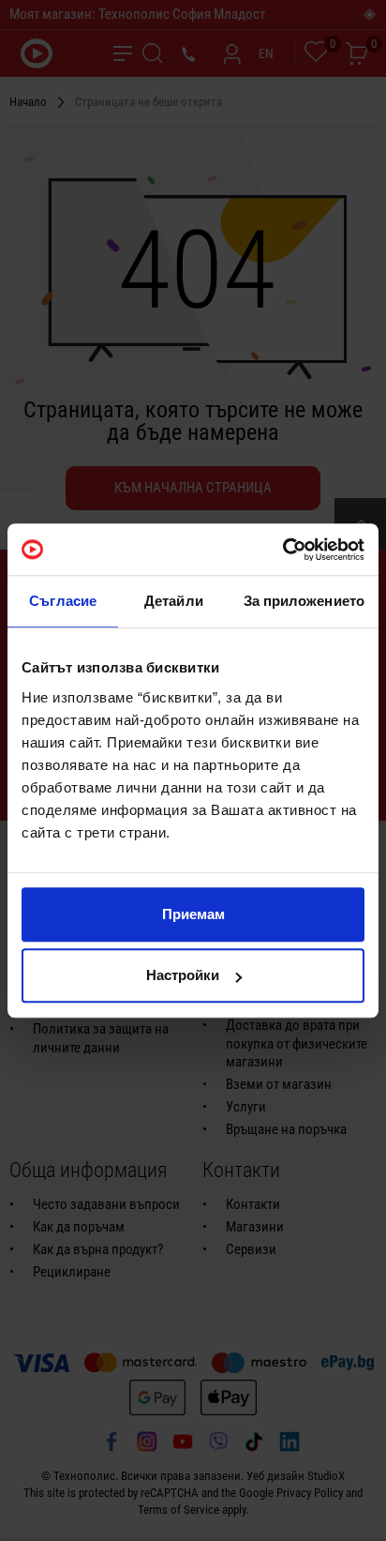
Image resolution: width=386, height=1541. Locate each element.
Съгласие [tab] (62, 601)
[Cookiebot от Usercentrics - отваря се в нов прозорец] (282, 549)
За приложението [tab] (304, 601)
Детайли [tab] (173, 601)
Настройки (182, 975)
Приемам (193, 914)
